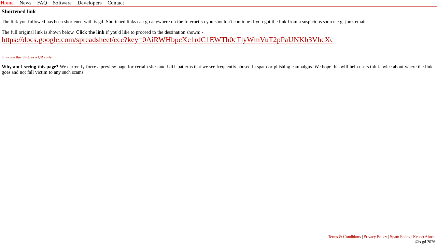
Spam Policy (400, 236)
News (25, 2)
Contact (116, 2)
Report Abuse (424, 236)
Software (62, 2)
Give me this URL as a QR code (27, 57)
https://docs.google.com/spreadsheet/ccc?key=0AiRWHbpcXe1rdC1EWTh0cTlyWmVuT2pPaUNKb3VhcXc (168, 39)
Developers (89, 2)
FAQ (42, 2)
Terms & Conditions (344, 236)
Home (7, 2)
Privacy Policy (375, 236)
